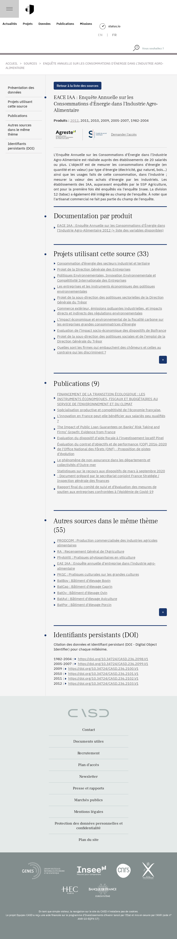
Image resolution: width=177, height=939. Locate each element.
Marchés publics (88, 800)
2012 (74, 120)
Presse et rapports (88, 788)
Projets (27, 23)
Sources (30, 63)
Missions (86, 23)
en (100, 35)
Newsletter (88, 776)
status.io (114, 26)
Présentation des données (21, 89)
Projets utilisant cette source (20, 103)
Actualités (10, 23)
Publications (65, 23)
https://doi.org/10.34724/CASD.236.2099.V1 (113, 664)
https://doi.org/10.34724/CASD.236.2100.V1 (103, 668)
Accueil (12, 63)
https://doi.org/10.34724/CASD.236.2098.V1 (113, 659)
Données (44, 23)
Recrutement (88, 753)
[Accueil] (29, 9)
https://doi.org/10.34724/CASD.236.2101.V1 (103, 673)
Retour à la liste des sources (77, 86)
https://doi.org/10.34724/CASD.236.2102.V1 (103, 678)
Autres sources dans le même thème (19, 129)
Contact (88, 729)
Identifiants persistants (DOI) (21, 145)
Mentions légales (88, 811)
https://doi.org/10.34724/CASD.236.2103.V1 (103, 683)
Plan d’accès (88, 764)
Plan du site (89, 839)
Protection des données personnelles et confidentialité (89, 826)
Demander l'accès (124, 134)
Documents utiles (88, 741)
